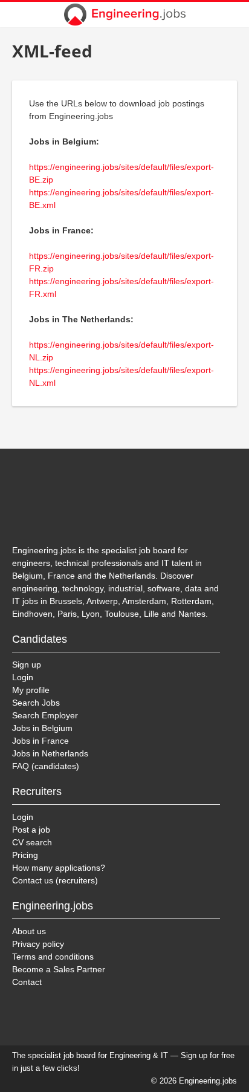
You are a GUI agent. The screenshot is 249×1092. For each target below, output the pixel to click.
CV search (32, 842)
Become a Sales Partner (58, 969)
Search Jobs (36, 702)
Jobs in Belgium (42, 728)
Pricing (25, 855)
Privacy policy (38, 944)
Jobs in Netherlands (50, 753)
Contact (27, 982)
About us (29, 931)
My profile (31, 690)
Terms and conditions (53, 956)
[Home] (124, 14)
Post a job (31, 829)
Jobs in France (40, 741)
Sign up (26, 664)
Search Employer (45, 715)
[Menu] (232, 14)
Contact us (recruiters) (55, 880)
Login (22, 677)
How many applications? (58, 868)
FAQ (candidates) (45, 766)
